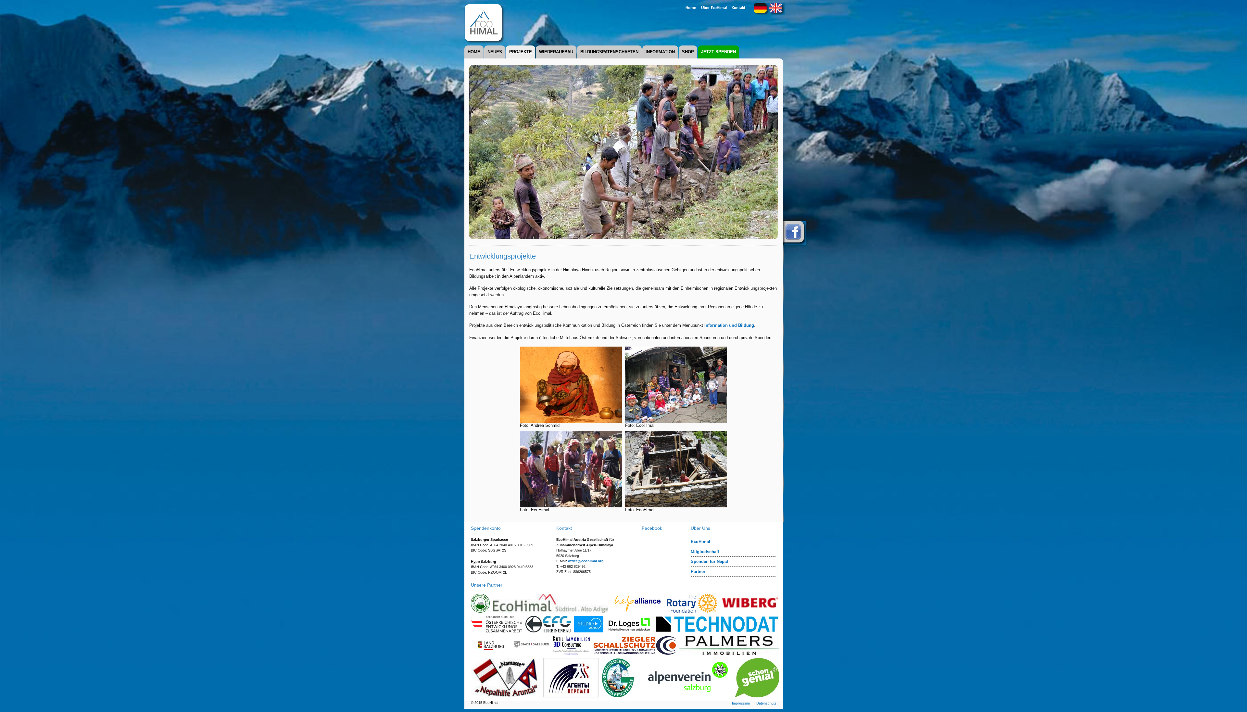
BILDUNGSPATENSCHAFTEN (609, 51)
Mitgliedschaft (705, 551)
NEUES (494, 51)
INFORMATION (660, 51)
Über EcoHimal (714, 8)
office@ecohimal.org (586, 561)
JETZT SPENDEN (718, 51)
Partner (698, 571)
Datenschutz (766, 703)
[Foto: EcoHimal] (676, 420)
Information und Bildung (729, 325)
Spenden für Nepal (709, 561)
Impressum (741, 703)
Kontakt (739, 8)
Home (691, 8)
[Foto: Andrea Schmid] (571, 420)
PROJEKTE (520, 51)
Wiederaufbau (556, 51)
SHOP (688, 51)
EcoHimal (700, 541)
